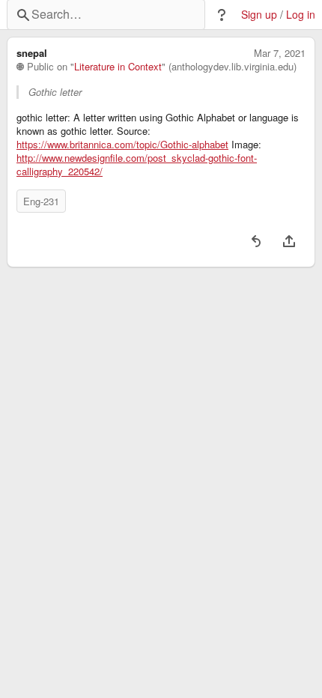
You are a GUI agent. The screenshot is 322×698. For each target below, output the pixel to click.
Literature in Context (118, 66)
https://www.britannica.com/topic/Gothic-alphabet (122, 144)
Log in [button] (300, 14)
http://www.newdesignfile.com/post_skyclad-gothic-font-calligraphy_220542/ (136, 164)
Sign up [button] (259, 14)
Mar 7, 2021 (280, 53)
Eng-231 (41, 201)
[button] (221, 15)
